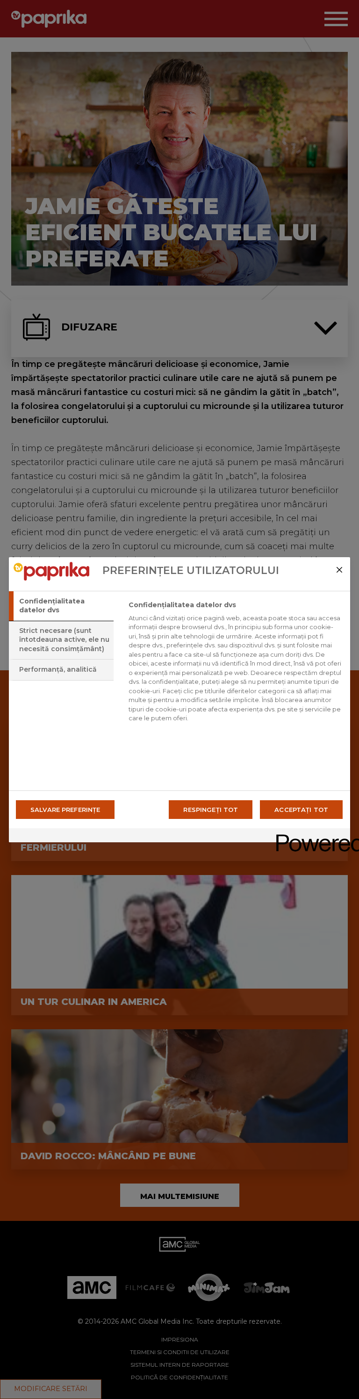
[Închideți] (339, 570)
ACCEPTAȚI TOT (301, 809)
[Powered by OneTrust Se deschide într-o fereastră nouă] (309, 836)
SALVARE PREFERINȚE (65, 809)
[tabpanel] (235, 664)
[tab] (61, 606)
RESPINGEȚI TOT (210, 809)
